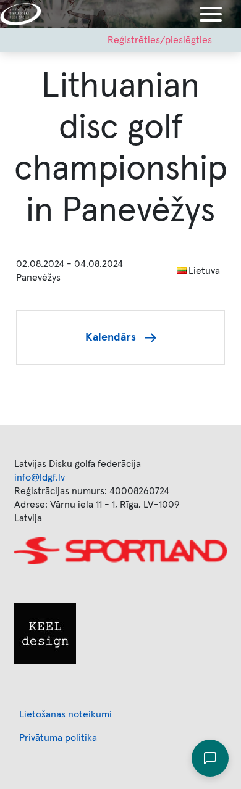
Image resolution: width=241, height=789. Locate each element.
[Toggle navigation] (211, 14)
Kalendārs (110, 337)
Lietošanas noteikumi (65, 714)
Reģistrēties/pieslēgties (160, 40)
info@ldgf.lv (39, 477)
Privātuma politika (58, 738)
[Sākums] (25, 14)
